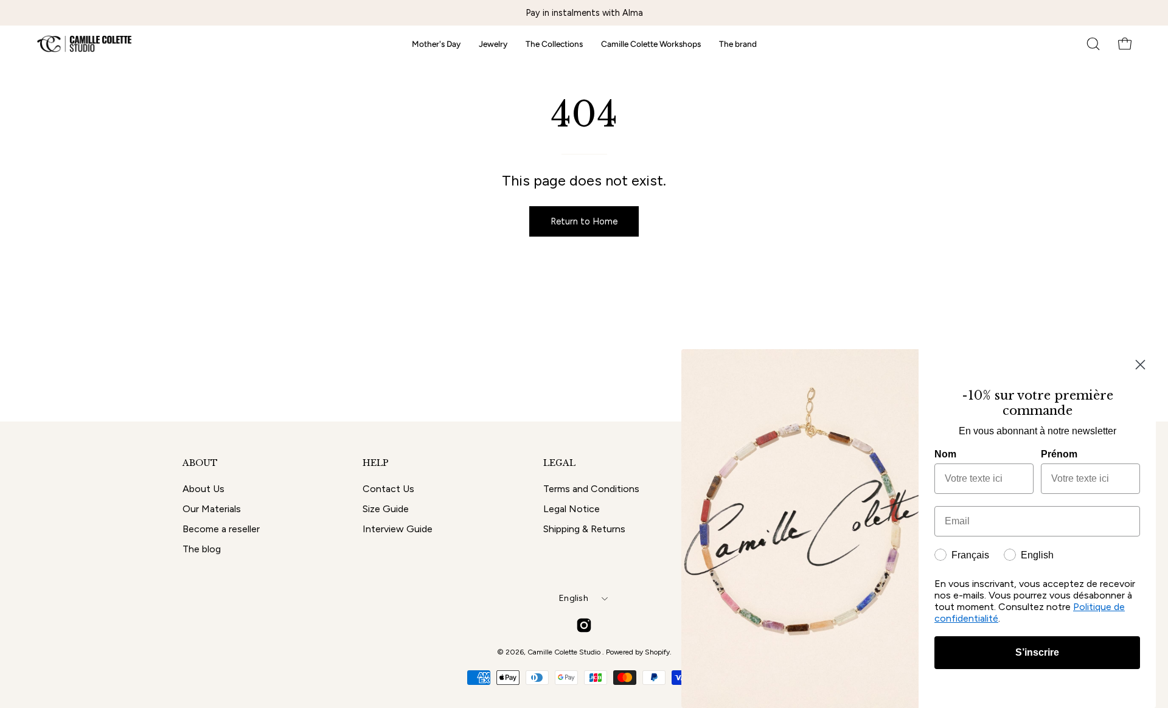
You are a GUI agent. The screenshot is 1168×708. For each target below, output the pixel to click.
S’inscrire (1037, 652)
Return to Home (584, 221)
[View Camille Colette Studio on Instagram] (584, 625)
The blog (201, 549)
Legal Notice (571, 509)
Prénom (1059, 454)
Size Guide (386, 509)
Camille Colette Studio (564, 652)
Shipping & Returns (584, 529)
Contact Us (388, 489)
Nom (945, 454)
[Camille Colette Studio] (85, 44)
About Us (203, 489)
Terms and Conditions (591, 489)
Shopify (657, 652)
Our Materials (211, 509)
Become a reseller (221, 529)
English (573, 598)
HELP (376, 463)
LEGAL (559, 463)
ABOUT (200, 463)
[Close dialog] (1140, 364)
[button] (1093, 44)
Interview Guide (398, 529)
